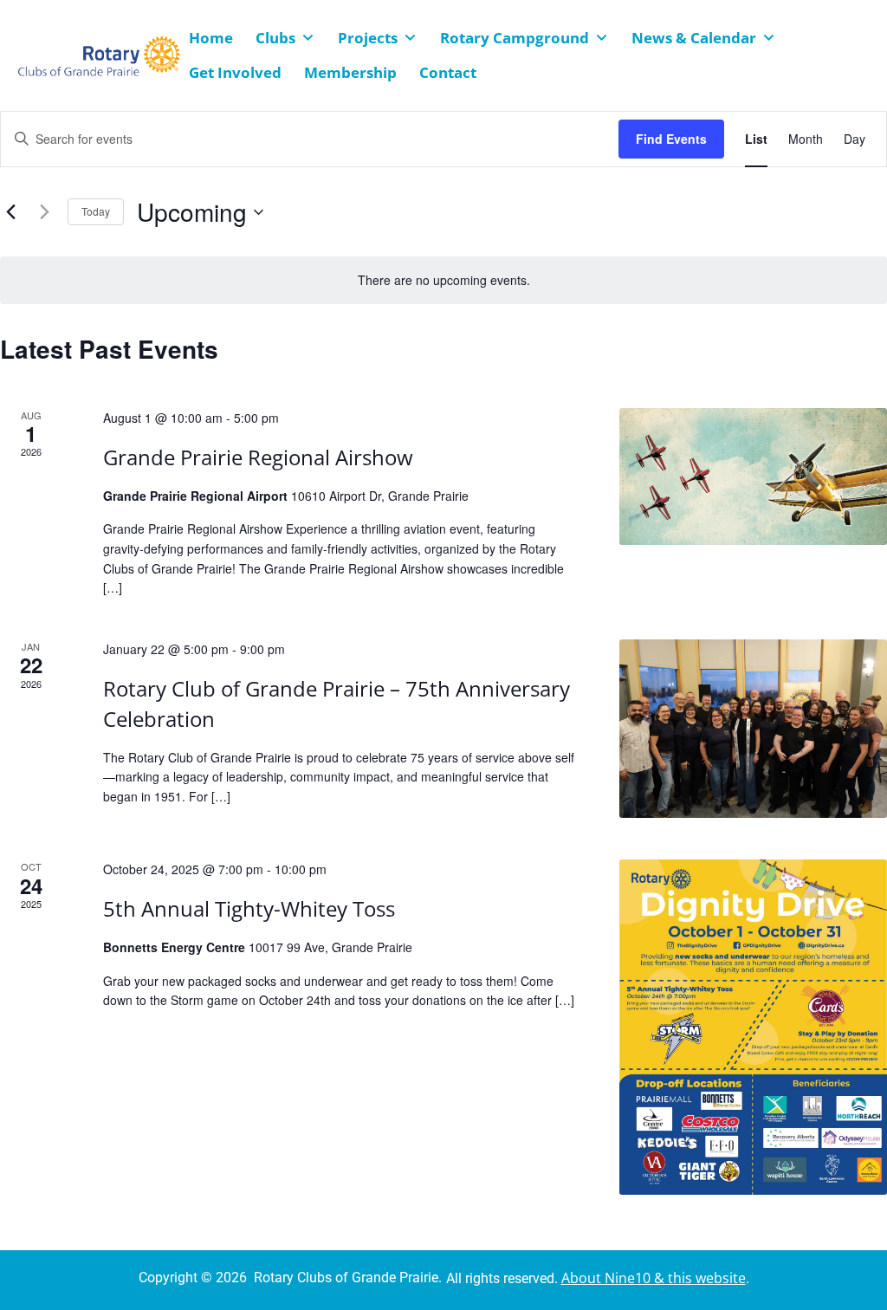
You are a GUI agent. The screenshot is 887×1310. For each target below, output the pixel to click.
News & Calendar (693, 38)
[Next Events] (44, 212)
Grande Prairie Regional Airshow (258, 457)
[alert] (443, 280)
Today (95, 211)
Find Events (671, 138)
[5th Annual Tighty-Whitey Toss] (753, 1027)
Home (211, 38)
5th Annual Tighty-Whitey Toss (249, 908)
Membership (350, 72)
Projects (368, 38)
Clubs (275, 38)
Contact (447, 72)
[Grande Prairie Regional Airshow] (753, 476)
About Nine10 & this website (653, 1277)
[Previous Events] (10, 212)
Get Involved (235, 72)
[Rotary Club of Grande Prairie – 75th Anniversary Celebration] (753, 728)
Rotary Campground (514, 38)
